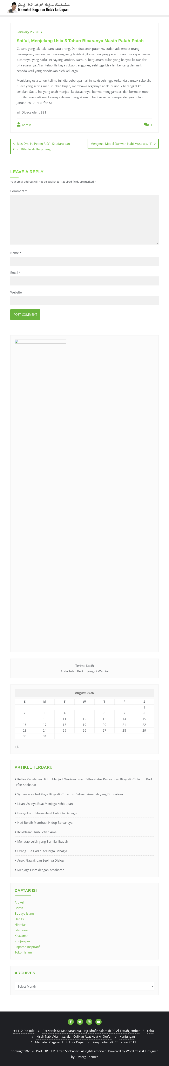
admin (26, 125)
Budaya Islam (24, 913)
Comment (18, 191)
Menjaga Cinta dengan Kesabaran (40, 870)
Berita (19, 908)
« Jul (17, 747)
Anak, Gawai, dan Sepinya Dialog (40, 860)
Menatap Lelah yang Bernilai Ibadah (42, 841)
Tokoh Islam (23, 952)
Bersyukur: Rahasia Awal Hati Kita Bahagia (47, 813)
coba (150, 1031)
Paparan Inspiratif (27, 947)
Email (15, 272)
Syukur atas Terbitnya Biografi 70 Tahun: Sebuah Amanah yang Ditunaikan (70, 794)
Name (15, 253)
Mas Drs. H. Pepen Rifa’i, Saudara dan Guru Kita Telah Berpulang (41, 146)
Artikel (19, 902)
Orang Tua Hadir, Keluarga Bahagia (42, 851)
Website (16, 292)
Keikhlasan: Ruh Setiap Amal (37, 832)
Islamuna (21, 930)
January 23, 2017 (29, 32)
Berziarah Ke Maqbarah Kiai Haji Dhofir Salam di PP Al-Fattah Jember (91, 1031)
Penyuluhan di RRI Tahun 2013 (114, 1042)
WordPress (133, 1051)
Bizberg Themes (86, 1057)
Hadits (19, 919)
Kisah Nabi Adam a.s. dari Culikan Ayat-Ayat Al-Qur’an (74, 1036)
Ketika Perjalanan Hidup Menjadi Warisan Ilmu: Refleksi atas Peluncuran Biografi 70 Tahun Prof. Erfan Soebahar (84, 782)
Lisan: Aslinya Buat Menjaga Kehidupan (45, 804)
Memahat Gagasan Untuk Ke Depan (60, 1042)
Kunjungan (22, 941)
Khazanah (21, 936)
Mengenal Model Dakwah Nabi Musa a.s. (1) (121, 144)
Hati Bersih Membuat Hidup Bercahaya (45, 822)
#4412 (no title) (24, 1031)
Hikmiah (21, 924)
